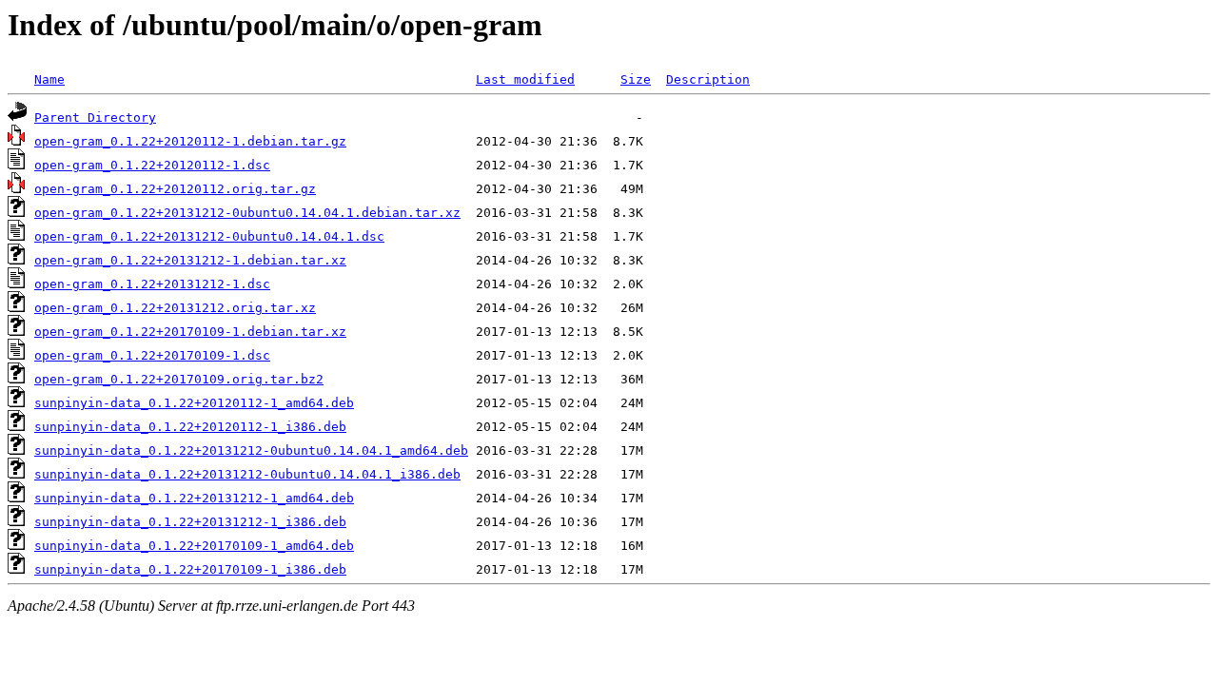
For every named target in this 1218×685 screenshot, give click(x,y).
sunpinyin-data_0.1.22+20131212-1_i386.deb (190, 522)
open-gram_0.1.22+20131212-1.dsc (152, 284)
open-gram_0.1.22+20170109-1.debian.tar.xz (190, 331)
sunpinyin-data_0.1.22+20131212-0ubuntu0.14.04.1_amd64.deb (251, 450)
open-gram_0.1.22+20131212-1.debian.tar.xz (190, 260)
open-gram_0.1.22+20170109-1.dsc (152, 355)
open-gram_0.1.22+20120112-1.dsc (152, 165)
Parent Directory (95, 117)
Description (708, 79)
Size (635, 79)
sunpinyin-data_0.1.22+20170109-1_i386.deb (190, 569)
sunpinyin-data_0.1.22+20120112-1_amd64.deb (194, 403)
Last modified (525, 79)
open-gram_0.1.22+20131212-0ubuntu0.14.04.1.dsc (209, 236)
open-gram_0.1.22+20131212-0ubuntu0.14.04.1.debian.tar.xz (247, 213)
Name (49, 79)
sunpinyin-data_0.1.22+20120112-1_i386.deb (190, 427)
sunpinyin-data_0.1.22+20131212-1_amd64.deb (194, 498)
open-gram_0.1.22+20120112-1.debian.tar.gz (190, 141)
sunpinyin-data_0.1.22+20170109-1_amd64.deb (194, 545)
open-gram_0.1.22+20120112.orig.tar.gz (175, 189)
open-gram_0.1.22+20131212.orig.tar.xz (175, 308)
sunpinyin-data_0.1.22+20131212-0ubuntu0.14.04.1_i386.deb (247, 474)
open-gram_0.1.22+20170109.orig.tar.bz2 (179, 379)
